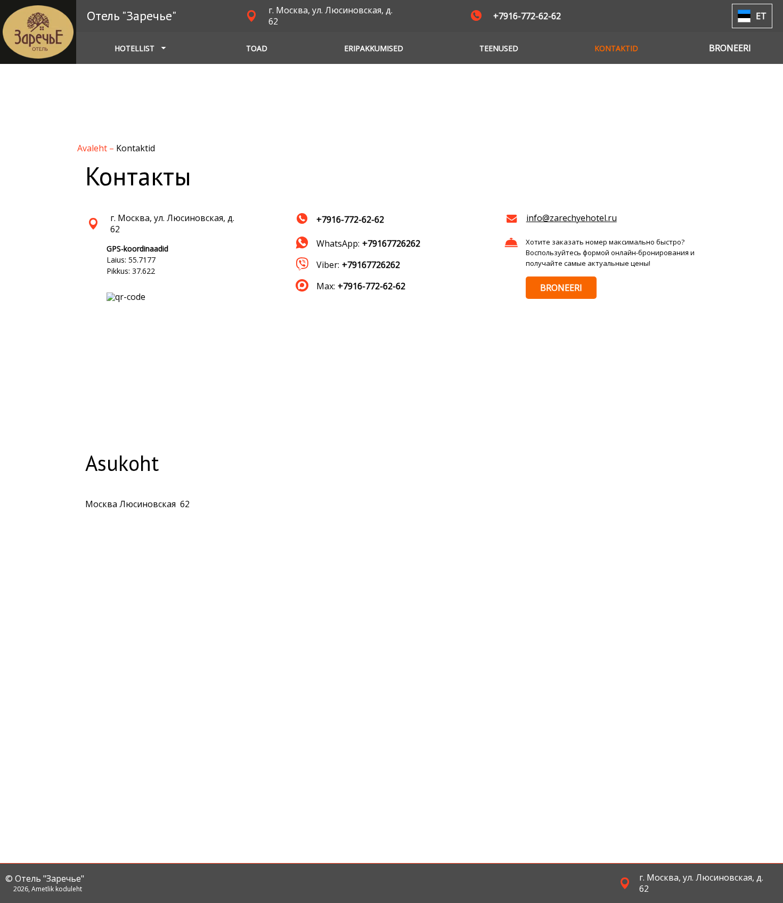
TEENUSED (498, 48)
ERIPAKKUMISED (373, 48)
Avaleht (93, 148)
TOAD (256, 48)
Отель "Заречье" (131, 15)
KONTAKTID (616, 48)
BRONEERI (561, 288)
